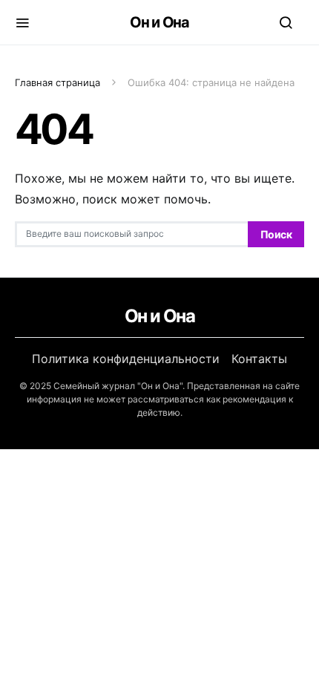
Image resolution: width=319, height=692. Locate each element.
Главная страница (57, 82)
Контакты (259, 358)
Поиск (276, 234)
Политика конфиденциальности (126, 358)
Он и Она (159, 22)
